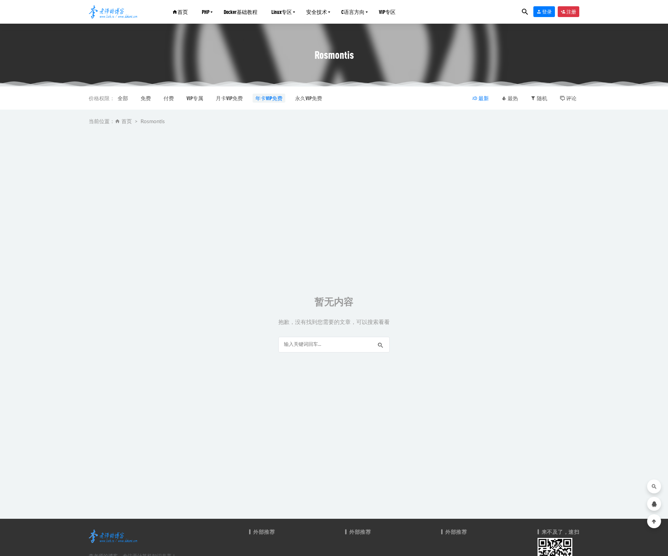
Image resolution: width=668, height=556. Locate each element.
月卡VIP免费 (229, 98)
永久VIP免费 (308, 98)
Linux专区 (281, 12)
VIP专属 (194, 98)
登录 (546, 12)
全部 (123, 98)
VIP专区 (387, 12)
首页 (182, 12)
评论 (570, 98)
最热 (512, 98)
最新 (483, 98)
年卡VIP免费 (269, 98)
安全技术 (316, 12)
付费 (169, 98)
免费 (146, 98)
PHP (205, 12)
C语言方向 (353, 12)
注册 (571, 12)
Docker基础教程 (240, 12)
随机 (541, 98)
